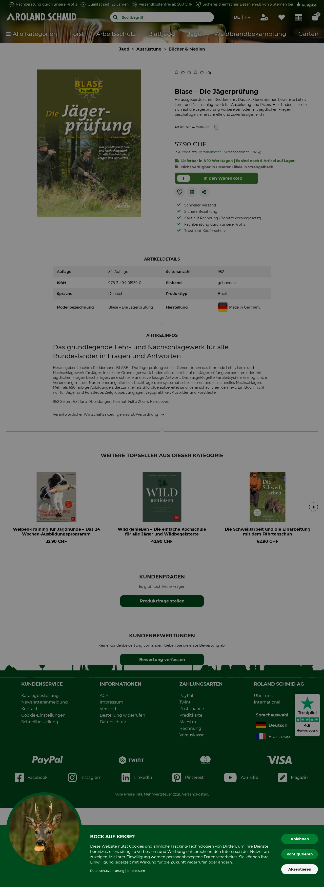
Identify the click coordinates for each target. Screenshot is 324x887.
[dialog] (162, 443)
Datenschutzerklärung (107, 871)
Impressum (136, 871)
